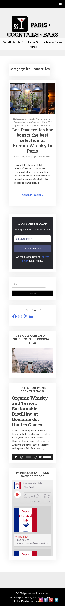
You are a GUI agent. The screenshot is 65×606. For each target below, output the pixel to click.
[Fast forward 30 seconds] (40, 496)
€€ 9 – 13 (45, 125)
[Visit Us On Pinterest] (51, 599)
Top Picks (34, 125)
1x (32, 496)
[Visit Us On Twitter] (56, 599)
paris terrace (21, 125)
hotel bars (42, 119)
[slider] (47, 456)
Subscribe (35, 501)
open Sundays (34, 122)
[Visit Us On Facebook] (46, 599)
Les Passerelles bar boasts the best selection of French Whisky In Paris (32, 140)
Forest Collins (44, 156)
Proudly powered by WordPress (27, 597)
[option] (32, 526)
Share (48, 501)
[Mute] (40, 457)
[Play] (16, 457)
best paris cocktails (25, 119)
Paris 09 (46, 122)
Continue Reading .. (32, 194)
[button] (60, 4)
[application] (32, 457)
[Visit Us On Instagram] (40, 599)
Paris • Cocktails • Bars (37, 593)
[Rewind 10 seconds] (26, 496)
